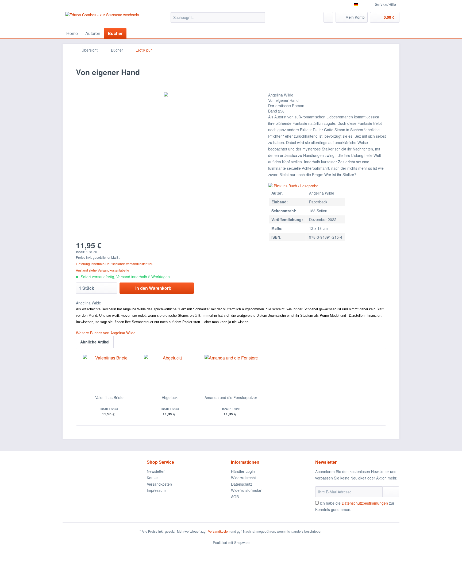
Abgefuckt (170, 397)
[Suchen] (260, 17)
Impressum (156, 490)
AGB (235, 496)
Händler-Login (243, 471)
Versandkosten (159, 484)
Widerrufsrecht (243, 477)
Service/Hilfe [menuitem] (385, 4)
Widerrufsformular (246, 490)
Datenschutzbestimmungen (365, 503)
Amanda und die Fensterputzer (231, 397)
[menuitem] (218, 17)
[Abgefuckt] (170, 373)
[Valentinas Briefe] (109, 373)
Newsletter (156, 471)
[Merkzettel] (328, 17)
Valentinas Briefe (109, 397)
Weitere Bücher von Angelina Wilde (106, 332)
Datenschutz (241, 484)
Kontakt (153, 477)
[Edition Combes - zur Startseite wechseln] (102, 18)
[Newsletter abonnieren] (390, 491)
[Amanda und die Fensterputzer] (231, 373)
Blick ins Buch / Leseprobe (296, 185)
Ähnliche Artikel (94, 342)
